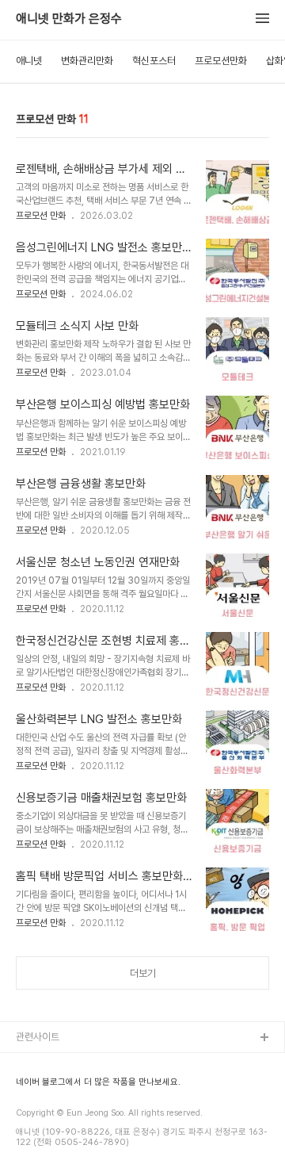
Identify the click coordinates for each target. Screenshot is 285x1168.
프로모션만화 (221, 61)
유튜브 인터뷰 (44, 1114)
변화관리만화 (87, 61)
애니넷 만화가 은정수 (69, 19)
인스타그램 (38, 1064)
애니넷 (29, 61)
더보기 (143, 973)
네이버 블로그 (44, 1089)
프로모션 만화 (41, 215)
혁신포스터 (154, 61)
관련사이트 (37, 1037)
